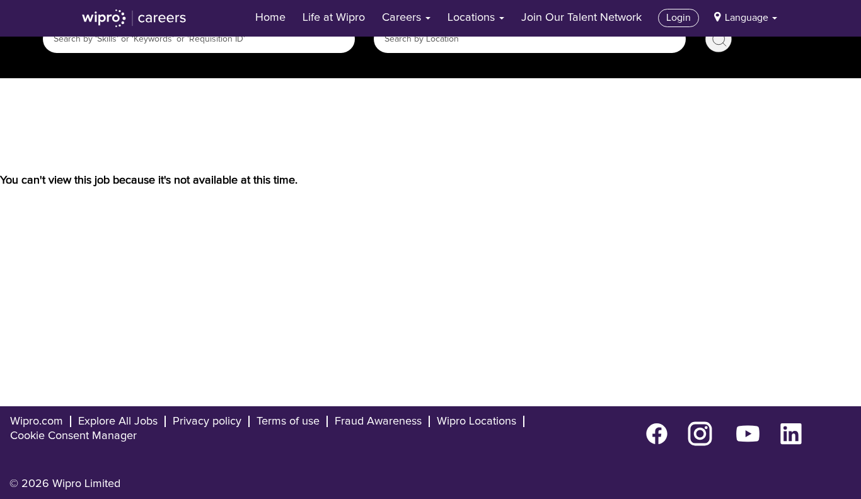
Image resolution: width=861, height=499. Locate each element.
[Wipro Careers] (134, 18)
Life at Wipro (334, 17)
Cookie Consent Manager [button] (73, 436)
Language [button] (748, 18)
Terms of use (288, 421)
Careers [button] (403, 17)
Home (270, 17)
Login (678, 18)
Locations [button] (473, 17)
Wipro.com (36, 421)
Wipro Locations (476, 421)
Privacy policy (207, 421)
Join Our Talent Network (581, 17)
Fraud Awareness (378, 421)
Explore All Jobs (118, 421)
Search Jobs (718, 39)
